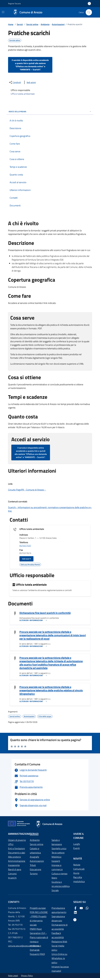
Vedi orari (26, 558)
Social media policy (58, 948)
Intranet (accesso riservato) (60, 969)
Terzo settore (58, 852)
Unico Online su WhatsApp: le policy (59, 958)
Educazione (35, 869)
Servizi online (32, 24)
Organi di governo (17, 840)
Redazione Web (59, 941)
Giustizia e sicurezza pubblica (61, 884)
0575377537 (25, 545)
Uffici (10, 844)
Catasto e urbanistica (35, 850)
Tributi (33, 865)
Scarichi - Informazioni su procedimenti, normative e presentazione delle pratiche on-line (50, 509)
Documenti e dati (16, 852)
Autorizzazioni (58, 24)
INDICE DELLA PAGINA (17, 111)
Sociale (55, 890)
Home (10, 24)
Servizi (20, 24)
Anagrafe (34, 857)
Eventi (76, 848)
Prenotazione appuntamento (59, 910)
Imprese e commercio (57, 867)
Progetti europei (38, 908)
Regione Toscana (14, 3)
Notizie (76, 864)
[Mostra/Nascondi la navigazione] (3, 12)
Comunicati (79, 869)
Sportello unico (59, 848)
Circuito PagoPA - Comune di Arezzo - (27, 489)
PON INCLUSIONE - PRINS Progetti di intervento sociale (39, 918)
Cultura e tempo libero (59, 876)
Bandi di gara (14, 869)
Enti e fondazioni (16, 848)
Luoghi (76, 844)
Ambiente (45, 24)
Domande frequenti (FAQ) (37, 952)
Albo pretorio (14, 857)
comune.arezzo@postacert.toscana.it (24, 945)
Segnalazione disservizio (58, 918)
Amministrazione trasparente (16, 863)
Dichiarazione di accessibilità (60, 927)
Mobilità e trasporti (56, 859)
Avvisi (76, 873)
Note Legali (13, 975)
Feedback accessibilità (58, 935)
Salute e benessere (57, 842)
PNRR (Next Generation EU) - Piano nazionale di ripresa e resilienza (39, 937)
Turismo (34, 873)
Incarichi (12, 878)
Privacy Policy (27, 975)
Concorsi (12, 873)
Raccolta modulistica (79, 879)
